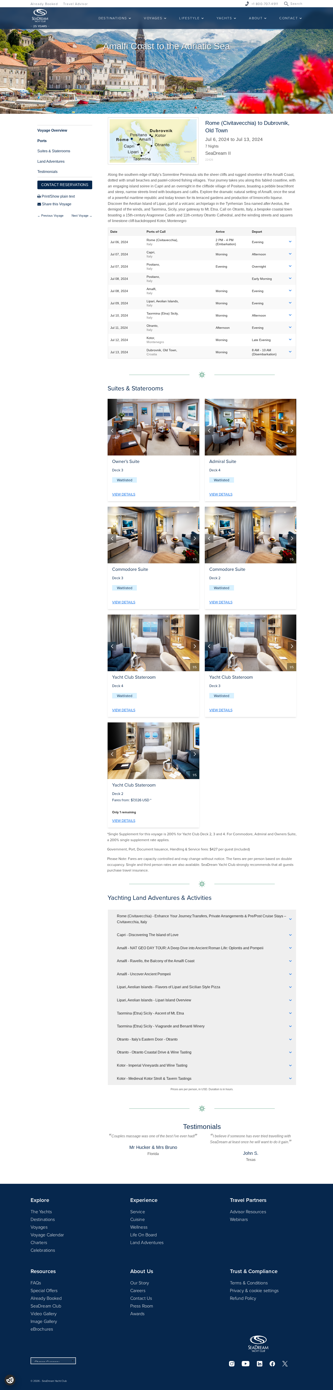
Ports (42, 141)
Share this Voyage (56, 204)
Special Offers (44, 1290)
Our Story (139, 1282)
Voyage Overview (52, 130)
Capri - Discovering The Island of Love (148, 935)
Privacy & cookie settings (254, 1290)
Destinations (43, 1219)
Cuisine (137, 1219)
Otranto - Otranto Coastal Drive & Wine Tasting (154, 1052)
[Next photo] (195, 430)
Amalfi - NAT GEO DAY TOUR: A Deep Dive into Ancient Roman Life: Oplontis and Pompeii (190, 948)
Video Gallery (44, 1313)
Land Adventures (51, 161)
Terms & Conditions (249, 1282)
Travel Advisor (75, 3)
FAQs (36, 1282)
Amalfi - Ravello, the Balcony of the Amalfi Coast (155, 961)
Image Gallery (44, 1321)
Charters (39, 1242)
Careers (137, 1290)
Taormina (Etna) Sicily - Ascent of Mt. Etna (150, 1013)
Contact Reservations (64, 185)
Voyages (39, 1227)
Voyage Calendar (47, 1234)
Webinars (239, 1219)
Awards (137, 1313)
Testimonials (47, 172)
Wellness (138, 1227)
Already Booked (44, 3)
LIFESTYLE (189, 18)
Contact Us (141, 1298)
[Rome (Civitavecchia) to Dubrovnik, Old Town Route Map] (153, 141)
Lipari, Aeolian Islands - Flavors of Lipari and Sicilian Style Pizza (168, 987)
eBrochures (42, 1329)
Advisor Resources (248, 1211)
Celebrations (43, 1250)
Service (137, 1211)
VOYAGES (153, 18)
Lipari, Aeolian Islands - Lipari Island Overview (154, 1000)
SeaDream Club (46, 1306)
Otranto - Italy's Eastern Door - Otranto (147, 1039)
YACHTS (224, 18)
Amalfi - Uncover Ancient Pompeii (144, 974)
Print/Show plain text (58, 196)
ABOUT (256, 18)
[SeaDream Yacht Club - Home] (258, 1344)
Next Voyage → (82, 215)
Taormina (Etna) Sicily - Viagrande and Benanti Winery (161, 1026)
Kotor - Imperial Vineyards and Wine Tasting (152, 1065)
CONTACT (288, 18)
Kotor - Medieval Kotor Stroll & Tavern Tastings (154, 1078)
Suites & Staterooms (53, 151)
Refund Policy (243, 1298)
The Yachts (41, 1211)
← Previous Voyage (50, 215)
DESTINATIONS (113, 18)
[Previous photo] (112, 430)
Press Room (141, 1306)
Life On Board (143, 1234)
